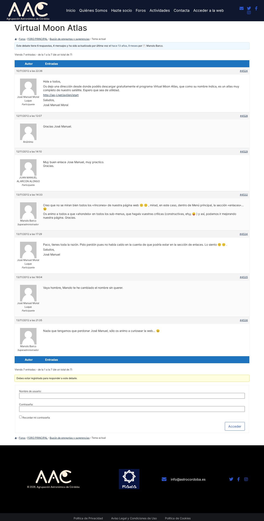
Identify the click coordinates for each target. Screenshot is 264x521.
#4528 (244, 115)
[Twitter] (249, 8)
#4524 (244, 70)
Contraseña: (26, 404)
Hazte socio (121, 10)
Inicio (70, 10)
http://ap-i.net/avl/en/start (61, 95)
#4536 (244, 320)
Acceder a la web (208, 10)
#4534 (244, 234)
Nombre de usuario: (30, 391)
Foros (141, 10)
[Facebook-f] (256, 8)
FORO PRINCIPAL (37, 38)
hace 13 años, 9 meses (125, 45)
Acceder (234, 426)
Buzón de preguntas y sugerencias (70, 38)
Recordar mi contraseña (36, 417)
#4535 (244, 277)
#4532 (244, 194)
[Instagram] (249, 13)
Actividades (160, 10)
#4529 (244, 151)
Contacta (182, 10)
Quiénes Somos (93, 10)
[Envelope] (241, 8)
